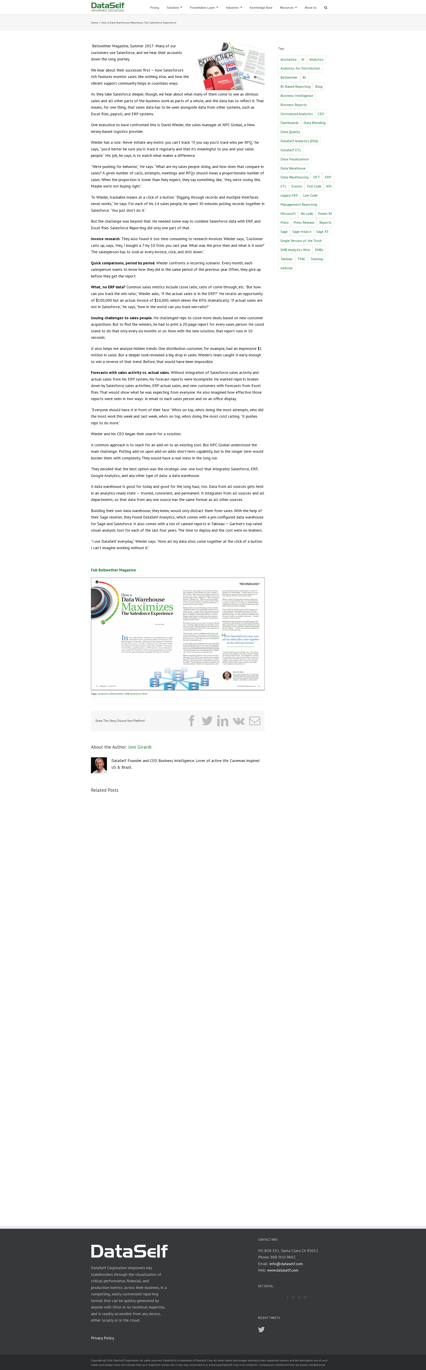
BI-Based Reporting (295, 86)
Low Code (310, 195)
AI (302, 59)
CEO (321, 114)
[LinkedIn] (299, 1297)
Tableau (286, 259)
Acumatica (288, 59)
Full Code (314, 186)
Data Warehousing (294, 177)
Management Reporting (298, 204)
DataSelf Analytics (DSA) (299, 141)
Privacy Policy (102, 1337)
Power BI (325, 213)
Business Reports (293, 104)
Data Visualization (294, 159)
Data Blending (314, 122)
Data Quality (290, 132)
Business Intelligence (296, 95)
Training (316, 259)
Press (284, 222)
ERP (328, 177)
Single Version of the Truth (301, 240)
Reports (325, 222)
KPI (329, 186)
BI (304, 77)
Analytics (103, 693)
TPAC (301, 259)
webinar (286, 268)
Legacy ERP (289, 195)
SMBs (319, 249)
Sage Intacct (302, 231)
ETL (283, 186)
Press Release (304, 222)
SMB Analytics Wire (135, 693)
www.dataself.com (282, 1270)
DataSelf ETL (290, 150)
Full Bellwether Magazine (113, 569)
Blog (318, 86)
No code (307, 213)
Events (297, 186)
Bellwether (116, 693)
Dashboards (289, 122)
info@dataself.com (286, 1263)
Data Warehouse (293, 168)
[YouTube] (305, 1297)
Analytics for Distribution (300, 68)
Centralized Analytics (296, 114)
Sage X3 (322, 231)
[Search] (325, 7)
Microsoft (288, 213)
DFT (316, 177)
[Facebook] (287, 1297)
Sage (284, 231)
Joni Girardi (140, 747)
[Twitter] (293, 1297)
